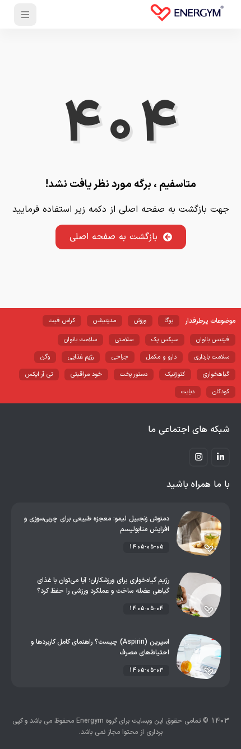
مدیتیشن (104, 320)
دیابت (187, 392)
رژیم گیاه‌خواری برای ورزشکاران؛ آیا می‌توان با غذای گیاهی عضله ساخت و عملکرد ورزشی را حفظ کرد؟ (103, 585)
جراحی (120, 357)
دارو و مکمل (161, 357)
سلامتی (124, 340)
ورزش (140, 320)
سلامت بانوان (80, 340)
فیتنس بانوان (212, 340)
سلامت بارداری (211, 357)
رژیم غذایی (81, 357)
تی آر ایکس (39, 374)
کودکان (220, 392)
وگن (45, 357)
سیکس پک (164, 340)
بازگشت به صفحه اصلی (113, 237)
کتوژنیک (175, 374)
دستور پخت (133, 374)
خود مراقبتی (86, 374)
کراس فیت (62, 320)
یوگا (168, 320)
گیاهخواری (216, 374)
